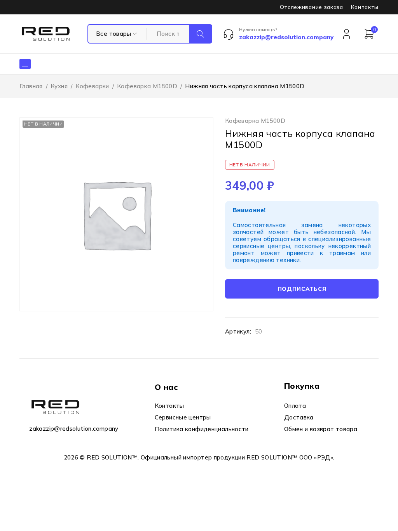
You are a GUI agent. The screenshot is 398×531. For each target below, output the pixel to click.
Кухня (59, 86)
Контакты (365, 7)
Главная (31, 86)
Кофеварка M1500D (147, 86)
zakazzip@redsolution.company (74, 428)
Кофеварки (92, 86)
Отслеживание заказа (311, 7)
